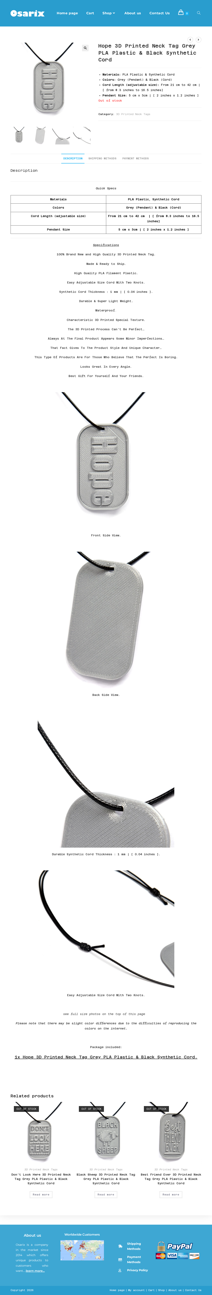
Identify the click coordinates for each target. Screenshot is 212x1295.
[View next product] (198, 40)
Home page (117, 1290)
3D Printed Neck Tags (133, 114)
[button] (85, 48)
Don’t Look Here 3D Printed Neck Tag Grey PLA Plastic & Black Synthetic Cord (41, 1179)
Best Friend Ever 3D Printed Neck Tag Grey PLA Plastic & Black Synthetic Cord (171, 1179)
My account (136, 1290)
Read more (41, 1194)
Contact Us (193, 1290)
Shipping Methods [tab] (102, 158)
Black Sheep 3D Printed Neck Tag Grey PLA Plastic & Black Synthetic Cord (106, 1179)
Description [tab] (72, 158)
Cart (151, 1290)
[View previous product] (190, 40)
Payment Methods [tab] (135, 158)
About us (32, 1235)
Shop (161, 1290)
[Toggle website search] (199, 13)
